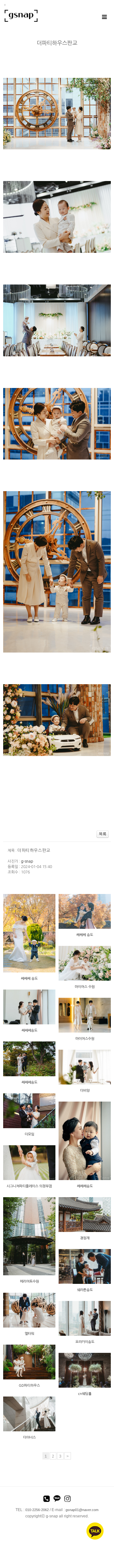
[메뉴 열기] (104, 16)
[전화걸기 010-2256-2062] (46, 1499)
